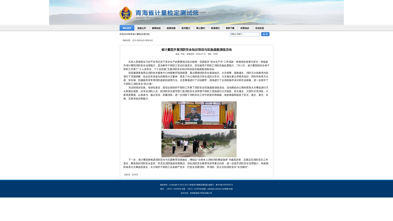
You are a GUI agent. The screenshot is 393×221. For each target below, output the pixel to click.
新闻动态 (156, 28)
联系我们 (215, 28)
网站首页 (127, 28)
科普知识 (245, 28)
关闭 (135, 175)
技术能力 (186, 28)
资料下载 (230, 28)
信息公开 (141, 28)
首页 (134, 40)
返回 (127, 175)
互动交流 (259, 28)
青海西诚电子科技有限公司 (201, 193)
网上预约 (200, 28)
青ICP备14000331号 (224, 185)
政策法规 (171, 28)
